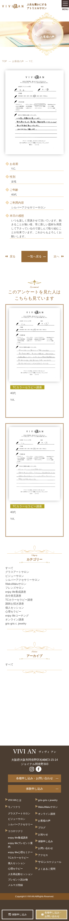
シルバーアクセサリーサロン (22, 579)
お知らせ (43, 834)
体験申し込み (34, 788)
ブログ (41, 827)
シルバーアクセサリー (20, 824)
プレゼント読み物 (18, 879)
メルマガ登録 (15, 885)
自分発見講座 (13, 595)
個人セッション (14, 607)
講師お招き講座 (14, 603)
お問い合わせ (45, 848)
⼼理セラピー (15, 868)
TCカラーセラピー (18, 857)
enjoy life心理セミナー (20, 852)
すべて (9, 567)
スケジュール (54, 862)
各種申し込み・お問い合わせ (34, 778)
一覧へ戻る (34, 256)
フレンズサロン (14, 587)
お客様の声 (18, 61)
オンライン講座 (14, 619)
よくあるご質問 (46, 868)
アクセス (43, 855)
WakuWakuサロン (15, 583)
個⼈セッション (16, 863)
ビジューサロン (14, 575)
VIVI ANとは (14, 800)
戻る (12, 256)
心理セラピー (13, 611)
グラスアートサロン (17, 571)
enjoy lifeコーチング (17, 615)
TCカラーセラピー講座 (19, 599)
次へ (56, 256)
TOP (4, 61)
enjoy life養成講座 (15, 591)
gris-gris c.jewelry (48, 800)
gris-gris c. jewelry (15, 623)
